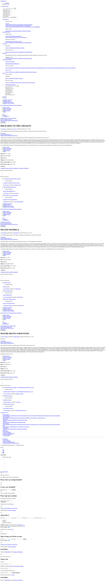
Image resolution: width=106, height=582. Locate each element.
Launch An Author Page (30, 82)
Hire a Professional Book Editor (9, 424)
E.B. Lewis (14, 129)
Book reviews (6, 10)
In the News (13, 42)
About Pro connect (22, 82)
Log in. (12, 504)
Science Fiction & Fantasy (10, 25)
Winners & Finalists (9, 47)
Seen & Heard (19, 41)
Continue (13, 489)
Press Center (17, 428)
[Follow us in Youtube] (3, 452)
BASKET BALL (6, 286)
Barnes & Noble (11, 120)
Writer (4, 521)
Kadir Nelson (4, 232)
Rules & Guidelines (26, 52)
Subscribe (30, 58)
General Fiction (8, 36)
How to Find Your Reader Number (16, 566)
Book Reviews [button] (6, 19)
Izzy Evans (18, 402)
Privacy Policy (6, 431)
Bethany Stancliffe (19, 393)
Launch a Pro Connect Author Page (40, 424)
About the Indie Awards (10, 52)
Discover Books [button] (6, 414)
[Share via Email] (6, 110)
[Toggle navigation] (0, 6)
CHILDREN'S (6, 116)
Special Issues (13, 58)
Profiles (6, 41)
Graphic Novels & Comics (22, 26)
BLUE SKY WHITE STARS (9, 303)
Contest (11, 428)
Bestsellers (7, 31)
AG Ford (16, 193)
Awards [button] (4, 43)
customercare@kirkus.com (18, 551)
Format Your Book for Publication (34, 67)
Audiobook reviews (7, 11)
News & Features (6, 12)
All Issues (18, 58)
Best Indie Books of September (15, 105)
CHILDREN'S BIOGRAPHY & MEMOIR (9, 168)
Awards (14, 41)
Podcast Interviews (6, 14)
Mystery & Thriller (19, 37)
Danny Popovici (17, 336)
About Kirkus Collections (18, 78)
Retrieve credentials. (12, 510)
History (29, 25)
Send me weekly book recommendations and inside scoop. (11, 526)
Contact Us (5, 438)
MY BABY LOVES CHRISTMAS (10, 199)
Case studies (15, 72)
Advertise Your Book (57, 67)
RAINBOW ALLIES (7, 400)
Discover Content (8, 82)
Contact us (5, 430)
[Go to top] (3, 455)
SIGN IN (7, 3)
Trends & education (9, 72)
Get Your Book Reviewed (23, 67)
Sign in (2, 524)
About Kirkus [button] (5, 427)
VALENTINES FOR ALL (8, 408)
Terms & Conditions (7, 432)
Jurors (23, 47)
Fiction (11, 24)
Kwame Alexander (8, 297)
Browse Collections (9, 78)
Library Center (8, 69)
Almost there (3, 501)
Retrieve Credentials (16, 572)
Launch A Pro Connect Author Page (69, 67)
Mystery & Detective (25, 24)
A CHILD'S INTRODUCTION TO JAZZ (11, 182)
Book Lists (9, 417)
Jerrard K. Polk (18, 185)
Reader (4, 520)
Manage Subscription (24, 58)
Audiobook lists (16, 31)
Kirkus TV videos (37, 417)
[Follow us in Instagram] (3, 451)
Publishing (13, 63)
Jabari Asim (4, 129)
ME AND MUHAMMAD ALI (9, 191)
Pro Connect (5, 16)
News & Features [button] (6, 32)
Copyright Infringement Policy (9, 433)
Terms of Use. (20, 524)
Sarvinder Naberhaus (8, 305)
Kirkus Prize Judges (23, 420)
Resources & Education (10, 61)
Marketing (17, 63)
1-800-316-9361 (7, 551)
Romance (30, 24)
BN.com (16, 120)
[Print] (4, 111)
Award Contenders (18, 52)
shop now (2, 119)
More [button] (4, 73)
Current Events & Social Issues (11, 26)
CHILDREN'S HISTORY (23, 168)
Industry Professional (7, 522)
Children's (38, 26)
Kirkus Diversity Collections (8, 426)
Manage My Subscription (17, 422)
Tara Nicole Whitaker (19, 201)
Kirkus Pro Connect (18, 426)
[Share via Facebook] (7, 108)
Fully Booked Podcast (27, 42)
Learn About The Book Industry (53, 424)
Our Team (8, 428)
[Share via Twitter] (7, 109)
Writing (6, 63)
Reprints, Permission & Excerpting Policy (7, 435)
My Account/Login (25, 426)
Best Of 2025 (22, 31)
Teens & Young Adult (32, 26)
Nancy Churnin (5, 336)
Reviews (4, 115)
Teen (16, 36)
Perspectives (10, 41)
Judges (31, 52)
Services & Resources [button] (7, 59)
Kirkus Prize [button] (5, 419)
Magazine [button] (5, 53)
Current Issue (8, 58)
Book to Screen (8, 42)
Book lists (11, 31)
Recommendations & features (23, 72)
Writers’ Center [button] (6, 423)
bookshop (6, 120)
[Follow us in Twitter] (3, 450)
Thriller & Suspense (17, 24)
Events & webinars (33, 72)
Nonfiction (18, 25)
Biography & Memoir (24, 25)
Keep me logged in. (4, 527)
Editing (9, 63)
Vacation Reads (28, 31)
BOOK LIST (6, 105)
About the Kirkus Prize (17, 47)
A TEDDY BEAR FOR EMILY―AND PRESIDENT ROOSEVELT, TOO (18, 391)
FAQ (14, 428)
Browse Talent (15, 82)
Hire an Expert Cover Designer (47, 67)
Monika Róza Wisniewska (21, 410)
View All (7, 23)
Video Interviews (6, 13)
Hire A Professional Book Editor (11, 67)
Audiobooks (7, 24)
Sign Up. (13, 574)
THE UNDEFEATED (7, 295)
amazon (1, 120)
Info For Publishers (23, 428)
